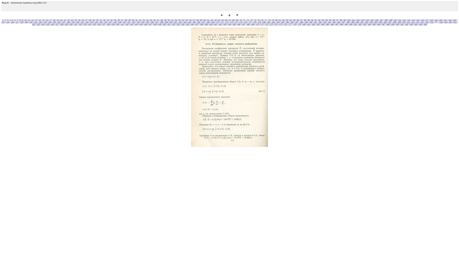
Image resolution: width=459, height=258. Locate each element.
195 (334, 22)
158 (161, 22)
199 (352, 22)
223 (38, 24)
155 (147, 22)
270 (257, 24)
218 (441, 22)
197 (343, 22)
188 (301, 22)
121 (445, 20)
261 (215, 24)
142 (87, 22)
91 (316, 20)
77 (266, 20)
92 (319, 20)
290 (350, 24)
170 (217, 22)
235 (94, 24)
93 (323, 20)
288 (341, 24)
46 (154, 20)
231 (75, 24)
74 (255, 20)
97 (337, 20)
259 (206, 24)
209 (399, 22)
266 (238, 24)
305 (420, 24)
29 (94, 20)
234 (89, 24)
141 (82, 22)
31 (101, 20)
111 (399, 20)
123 (454, 20)
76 (262, 20)
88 (305, 20)
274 (276, 24)
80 (276, 20)
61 (208, 20)
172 (226, 22)
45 (151, 20)
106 (376, 20)
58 (198, 20)
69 (237, 20)
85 (294, 20)
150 (124, 22)
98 (341, 20)
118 (431, 20)
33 (108, 20)
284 (322, 24)
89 (309, 20)
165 (194, 22)
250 (164, 24)
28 (90, 20)
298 (388, 24)
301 (402, 24)
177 (250, 22)
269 (252, 24)
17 (50, 20)
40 (133, 20)
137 (63, 22)
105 (372, 20)
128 (21, 22)
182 (273, 22)
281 (308, 24)
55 (187, 20)
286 (332, 24)
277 (290, 24)
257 (197, 24)
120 (440, 20)
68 (233, 20)
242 (127, 24)
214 (422, 22)
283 (318, 24)
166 (198, 22)
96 (334, 20)
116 (422, 20)
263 (225, 24)
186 (292, 22)
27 (86, 20)
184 (282, 22)
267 (243, 24)
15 (43, 20)
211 (408, 22)
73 (251, 20)
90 (312, 20)
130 (31, 22)
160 (170, 22)
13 (36, 20)
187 (296, 22)
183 (278, 22)
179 (259, 22)
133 (45, 22)
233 (85, 24)
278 (294, 24)
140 (77, 22)
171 (222, 22)
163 (184, 22)
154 (143, 22)
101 (353, 20)
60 (205, 20)
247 (150, 24)
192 (320, 22)
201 (362, 22)
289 (346, 24)
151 (129, 22)
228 (61, 24)
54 (183, 20)
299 (392, 24)
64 (219, 20)
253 (178, 24)
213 (417, 22)
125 (7, 22)
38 (126, 20)
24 (76, 20)
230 (71, 24)
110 (395, 20)
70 (241, 20)
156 (152, 22)
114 (413, 20)
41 (137, 20)
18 (54, 20)
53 (180, 20)
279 (299, 24)
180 (264, 22)
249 (159, 24)
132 (40, 22)
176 (245, 22)
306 (425, 24)
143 (91, 22)
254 (183, 24)
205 (380, 22)
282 (313, 24)
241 (122, 24)
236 (99, 24)
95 (330, 20)
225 (47, 24)
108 (386, 20)
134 (49, 22)
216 (431, 22)
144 (96, 22)
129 (26, 22)
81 (280, 20)
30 (97, 20)
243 (131, 24)
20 (61, 20)
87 (302, 20)
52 (176, 20)
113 (408, 20)
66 (226, 20)
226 (52, 24)
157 (156, 22)
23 (72, 20)
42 (140, 20)
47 (158, 20)
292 (360, 24)
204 (376, 22)
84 (291, 20)
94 (327, 20)
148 (115, 22)
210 (404, 22)
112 (404, 20)
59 (201, 20)
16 (47, 20)
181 (268, 22)
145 (101, 22)
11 (29, 20)
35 (115, 20)
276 (285, 24)
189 (306, 22)
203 (371, 22)
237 (103, 24)
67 (230, 20)
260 (211, 24)
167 (203, 22)
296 (378, 24)
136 (59, 22)
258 (201, 24)
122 (450, 20)
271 (262, 24)
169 (212, 22)
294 (369, 24)
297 (383, 24)
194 (329, 22)
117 (427, 20)
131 (35, 22)
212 (413, 22)
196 (338, 22)
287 (336, 24)
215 (427, 22)
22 (68, 20)
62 (212, 20)
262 (220, 24)
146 (105, 22)
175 (240, 22)
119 (436, 20)
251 (169, 24)
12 (33, 20)
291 (355, 24)
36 (119, 20)
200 (357, 22)
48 (162, 20)
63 (215, 20)
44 (147, 20)
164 (189, 22)
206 (385, 22)
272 (266, 24)
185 (287, 22)
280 (304, 24)
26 (83, 20)
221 (455, 22)
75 (258, 20)
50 (169, 20)
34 (111, 20)
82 (284, 20)
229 (66, 24)
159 (166, 22)
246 (145, 24)
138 (68, 22)
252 (173, 24)
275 (280, 24)
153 (138, 22)
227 (57, 24)
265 (234, 24)
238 (108, 24)
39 (129, 20)
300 (397, 24)
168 (208, 22)
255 (187, 24)
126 (12, 22)
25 (79, 20)
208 (394, 22)
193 (324, 22)
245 (141, 24)
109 (390, 20)
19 (58, 20)
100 (348, 20)
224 (43, 24)
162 (180, 22)
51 (172, 20)
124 (3, 22)
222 (33, 24)
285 (327, 24)
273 (271, 24)
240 (117, 24)
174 (236, 22)
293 (364, 24)
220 (450, 22)
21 (65, 20)
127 (17, 22)
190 (310, 22)
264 (229, 24)
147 (110, 22)
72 (248, 20)
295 (374, 24)
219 (445, 22)
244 (136, 24)
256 (192, 24)
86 (298, 20)
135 (54, 22)
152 (133, 22)
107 (381, 20)
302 (406, 24)
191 (315, 22)
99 (345, 20)
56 (190, 20)
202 (366, 22)
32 (104, 20)
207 (390, 22)
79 (273, 20)
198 (348, 22)
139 (73, 22)
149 (119, 22)
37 (122, 20)
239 (113, 24)
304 (416, 24)
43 (144, 20)
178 (254, 22)
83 (287, 20)
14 (40, 20)
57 (194, 20)
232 (80, 24)
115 (417, 20)
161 (175, 22)
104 (367, 20)
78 (269, 20)
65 (223, 20)
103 (362, 20)
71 (244, 20)
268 (248, 24)
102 (358, 20)
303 (411, 24)
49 (165, 20)
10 (26, 20)
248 (155, 24)
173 (231, 22)
